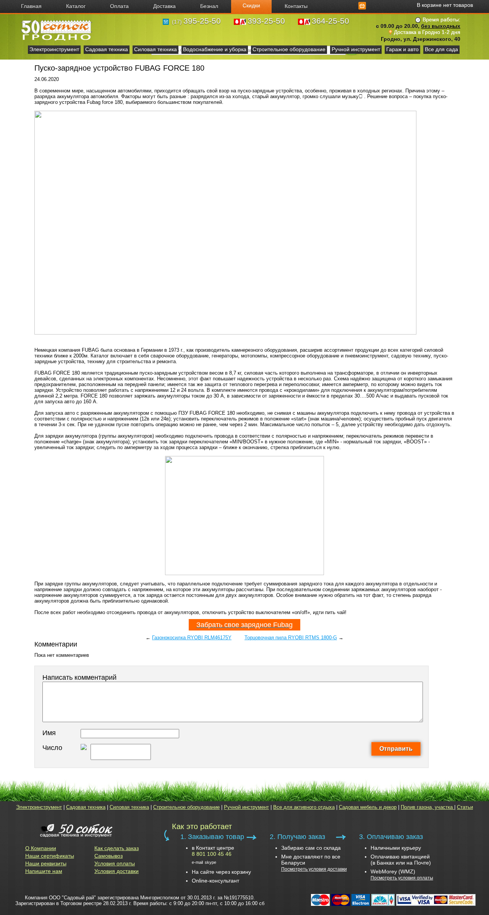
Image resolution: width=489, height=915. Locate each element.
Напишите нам (43, 871)
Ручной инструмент (356, 49)
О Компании (40, 848)
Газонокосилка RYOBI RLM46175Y (192, 637)
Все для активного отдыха (304, 807)
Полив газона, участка (427, 807)
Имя (49, 733)
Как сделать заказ (116, 848)
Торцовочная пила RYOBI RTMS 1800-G (290, 637)
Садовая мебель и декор (368, 807)
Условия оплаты (114, 863)
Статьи (465, 807)
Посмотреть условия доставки (314, 869)
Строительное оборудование (289, 49)
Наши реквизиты (45, 863)
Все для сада (441, 49)
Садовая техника (106, 49)
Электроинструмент (54, 49)
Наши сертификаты (49, 856)
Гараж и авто (402, 49)
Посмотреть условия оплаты (402, 878)
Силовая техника (155, 49)
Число (52, 748)
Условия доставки (116, 871)
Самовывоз (108, 856)
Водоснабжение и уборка (214, 49)
